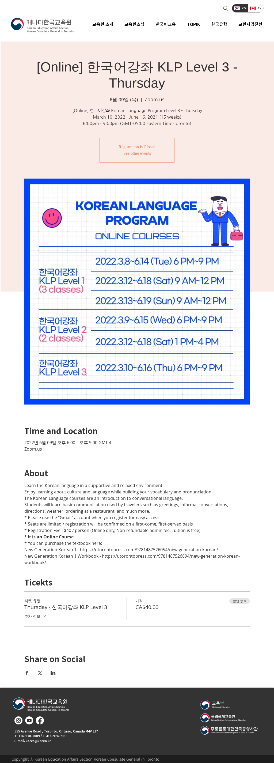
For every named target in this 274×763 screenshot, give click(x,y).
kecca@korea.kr (38, 740)
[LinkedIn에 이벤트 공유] (53, 673)
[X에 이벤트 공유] (40, 673)
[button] (134, 24)
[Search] (225, 8)
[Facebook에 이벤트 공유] (26, 673)
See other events (137, 153)
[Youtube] (29, 720)
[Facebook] (40, 720)
